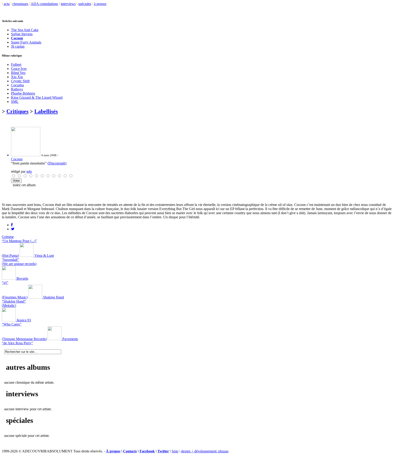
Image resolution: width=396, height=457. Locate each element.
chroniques (20, 4)
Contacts (130, 451)
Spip (175, 451)
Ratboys (17, 89)
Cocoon (16, 159)
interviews (68, 4)
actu (7, 4)
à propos (100, 4)
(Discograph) (56, 163)
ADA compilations (44, 4)
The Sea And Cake (24, 30)
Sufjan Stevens (22, 34)
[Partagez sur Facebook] (12, 225)
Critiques (17, 111)
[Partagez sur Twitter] (12, 229)
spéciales (84, 4)
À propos (113, 451)
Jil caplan (18, 46)
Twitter (163, 451)
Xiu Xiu (17, 77)
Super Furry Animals (26, 42)
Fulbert (16, 64)
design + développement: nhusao (204, 451)
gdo (29, 171)
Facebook (147, 451)
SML (15, 102)
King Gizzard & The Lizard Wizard (37, 97)
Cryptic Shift (20, 81)
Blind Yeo (18, 73)
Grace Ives (19, 69)
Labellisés (46, 111)
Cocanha (17, 85)
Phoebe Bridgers (23, 93)
